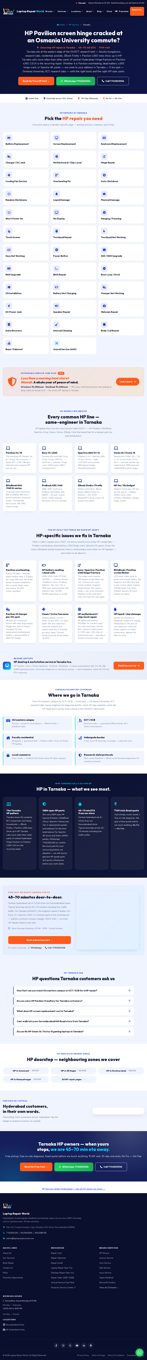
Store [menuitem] (109, 11)
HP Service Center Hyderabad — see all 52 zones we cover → (73, 1189)
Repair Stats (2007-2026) (62, 1277)
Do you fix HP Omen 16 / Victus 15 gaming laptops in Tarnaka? (50, 1031)
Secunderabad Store (14, 1324)
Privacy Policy (83, 1355)
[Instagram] (63, 1345)
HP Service (74, 24)
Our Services (9, 1258)
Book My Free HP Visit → (36, 81)
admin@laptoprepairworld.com (20, 1238)
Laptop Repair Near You (61, 1268)
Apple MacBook (106, 1277)
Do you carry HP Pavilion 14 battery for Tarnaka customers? (49, 1000)
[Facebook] (56, 1345)
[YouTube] (77, 1345)
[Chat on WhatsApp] (140, 1353)
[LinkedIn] (84, 1345)
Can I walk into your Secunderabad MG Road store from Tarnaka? (53, 1021)
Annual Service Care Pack (62, 1282)
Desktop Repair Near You (62, 1272)
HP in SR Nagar (73, 1070)
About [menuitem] (89, 11)
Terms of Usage (98, 1355)
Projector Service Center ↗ (63, 1287)
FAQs (5, 1272)
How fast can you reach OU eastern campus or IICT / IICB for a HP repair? (57, 990)
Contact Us (8, 1268)
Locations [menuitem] (76, 11)
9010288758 (40, 1232)
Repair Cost (56, 1253)
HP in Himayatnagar (25, 1079)
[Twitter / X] (70, 1345)
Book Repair (8, 1263)
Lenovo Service (106, 1258)
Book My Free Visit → (36, 1166)
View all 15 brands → (109, 1287)
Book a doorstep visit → (39, 940)
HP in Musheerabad (121, 1070)
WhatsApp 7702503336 (77, 81)
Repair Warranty (58, 1258)
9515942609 (26, 1232)
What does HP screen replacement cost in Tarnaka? (45, 1011)
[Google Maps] (90, 1345)
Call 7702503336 (114, 81)
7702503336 (12, 1232)
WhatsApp (36, 947)
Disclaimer (131, 1355)
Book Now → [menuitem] (137, 11)
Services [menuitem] (62, 11)
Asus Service (105, 1272)
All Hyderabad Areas (15, 1329)
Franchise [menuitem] (123, 11)
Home (62, 24)
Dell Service (104, 1268)
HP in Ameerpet (26, 1070)
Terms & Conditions (116, 1355)
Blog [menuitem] (99, 11)
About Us (7, 1253)
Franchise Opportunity (13, 1277)
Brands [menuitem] (49, 11)
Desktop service (127, 665)
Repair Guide (57, 1263)
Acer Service (105, 1263)
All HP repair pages (73, 1079)
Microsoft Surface (107, 1282)
